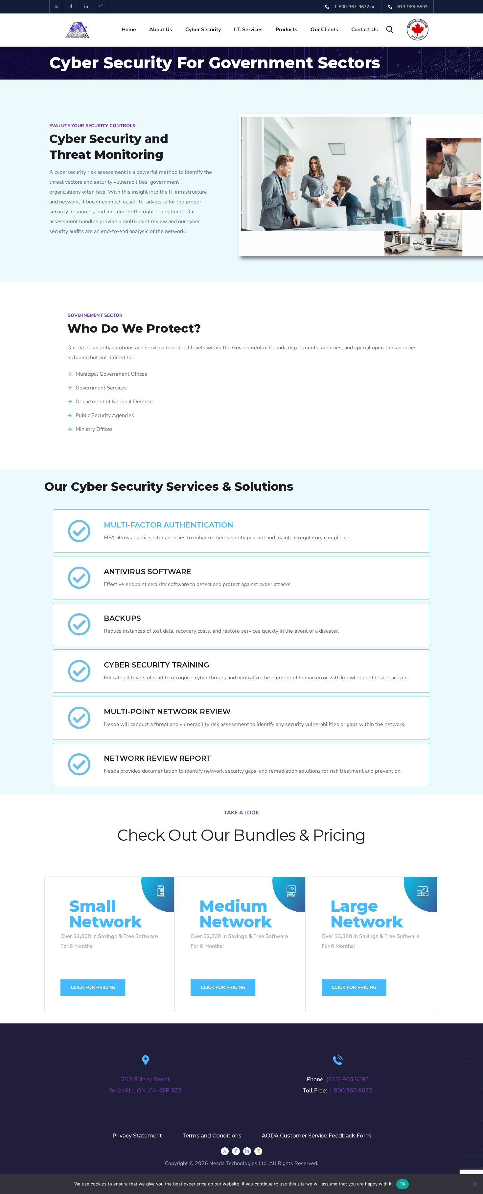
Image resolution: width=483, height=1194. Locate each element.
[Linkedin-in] (86, 6)
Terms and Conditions (212, 1136)
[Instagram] (101, 6)
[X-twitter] (56, 6)
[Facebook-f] (71, 6)
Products (286, 29)
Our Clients (324, 29)
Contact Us (364, 29)
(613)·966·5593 (347, 1079)
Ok (402, 1183)
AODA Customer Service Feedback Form (316, 1136)
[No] (475, 1184)
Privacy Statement (137, 1136)
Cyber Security (203, 29)
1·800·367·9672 (351, 1090)
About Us (160, 29)
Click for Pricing (93, 987)
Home (129, 29)
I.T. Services (248, 29)
